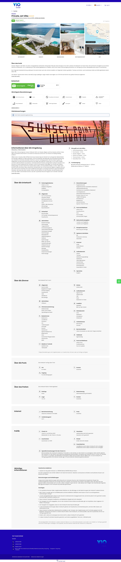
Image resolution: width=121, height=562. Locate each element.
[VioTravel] (102, 543)
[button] (97, 31)
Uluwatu (13, 13)
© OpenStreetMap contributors (103, 43)
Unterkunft (21, 57)
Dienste (41, 57)
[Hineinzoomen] (108, 37)
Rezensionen (60, 57)
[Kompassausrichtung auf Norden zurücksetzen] (108, 41)
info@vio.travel (18, 546)
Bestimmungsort (80, 57)
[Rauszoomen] (108, 39)
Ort (100, 57)
